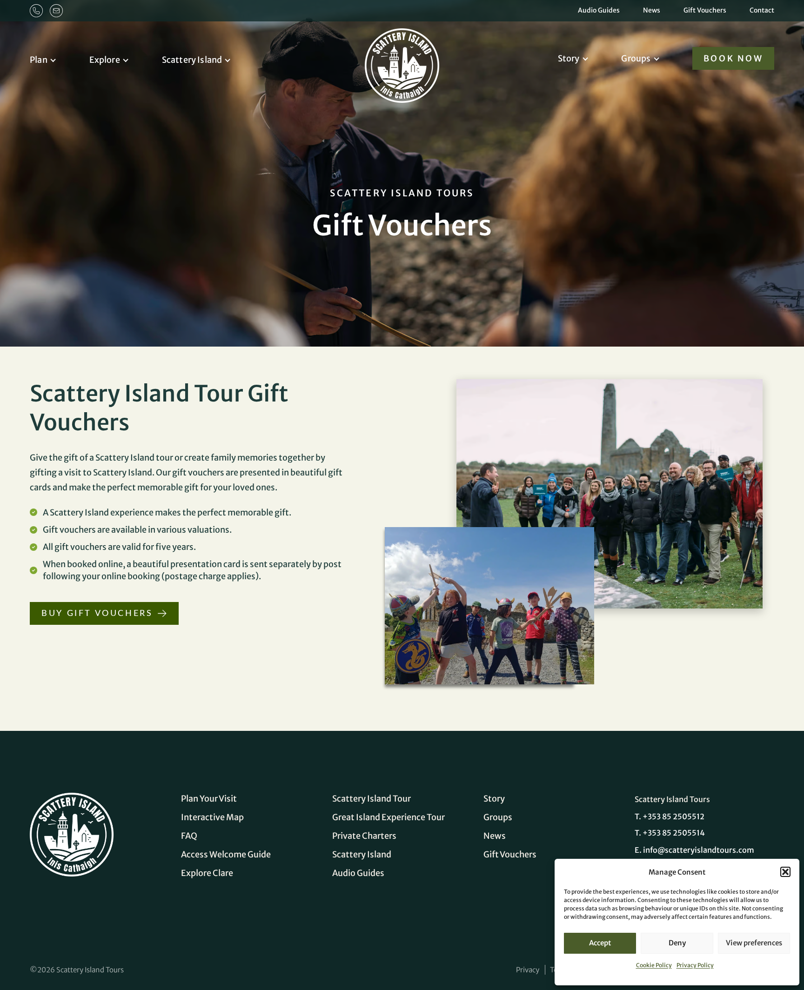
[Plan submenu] (61, 60)
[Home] (72, 834)
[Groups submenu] (664, 58)
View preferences (754, 942)
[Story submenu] (593, 58)
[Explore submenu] (133, 60)
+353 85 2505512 (673, 816)
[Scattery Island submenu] (235, 60)
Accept (600, 942)
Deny (677, 942)
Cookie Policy (654, 965)
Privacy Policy (695, 965)
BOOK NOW (734, 58)
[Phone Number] (36, 10)
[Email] (56, 10)
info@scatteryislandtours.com (698, 850)
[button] (785, 871)
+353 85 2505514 (674, 832)
